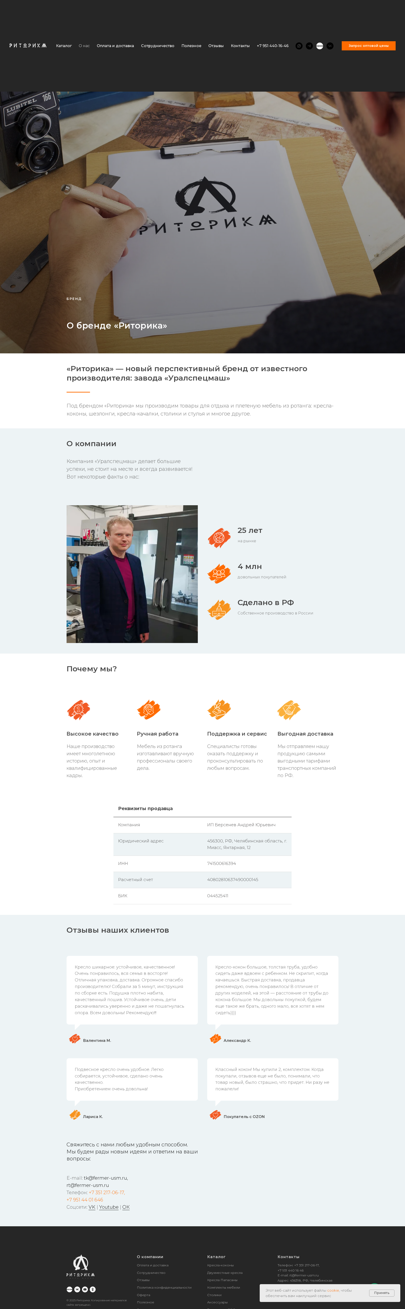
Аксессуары (217, 1302)
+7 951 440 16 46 (291, 1270)
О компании (150, 1257)
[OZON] (319, 45)
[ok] (93, 1289)
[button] (369, 46)
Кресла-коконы (220, 1265)
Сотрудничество (157, 46)
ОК (126, 1207)
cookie (333, 1290)
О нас (84, 46)
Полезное (191, 46)
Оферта (143, 1295)
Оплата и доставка (115, 46)
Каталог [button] (64, 46)
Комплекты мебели (223, 1287)
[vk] (77, 1289)
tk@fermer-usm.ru (105, 1178)
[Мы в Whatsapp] (299, 45)
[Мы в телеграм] (309, 45)
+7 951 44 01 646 (85, 1200)
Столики (214, 1295)
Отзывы (216, 46)
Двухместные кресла (225, 1273)
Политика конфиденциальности (164, 1287)
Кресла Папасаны (222, 1280)
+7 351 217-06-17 (106, 1192)
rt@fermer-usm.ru (88, 1185)
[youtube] (85, 1289)
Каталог (216, 1257)
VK (92, 1207)
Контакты (240, 46)
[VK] (330, 45)
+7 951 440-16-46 (273, 46)
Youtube (109, 1207)
